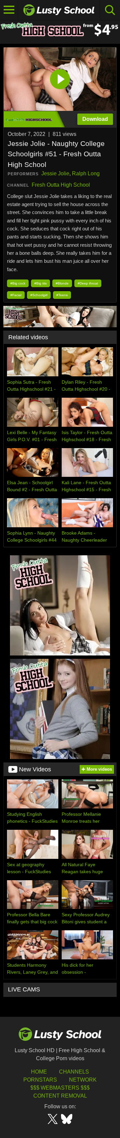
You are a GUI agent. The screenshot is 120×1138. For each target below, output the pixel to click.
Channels (74, 1072)
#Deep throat (88, 283)
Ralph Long (86, 173)
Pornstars (40, 1080)
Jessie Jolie (55, 173)
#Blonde (62, 283)
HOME (39, 1072)
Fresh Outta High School (61, 185)
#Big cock (17, 283)
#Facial (15, 295)
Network (83, 1080)
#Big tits (40, 283)
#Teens (62, 295)
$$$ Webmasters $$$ (60, 1088)
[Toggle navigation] (9, 10)
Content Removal (60, 1096)
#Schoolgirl (38, 295)
